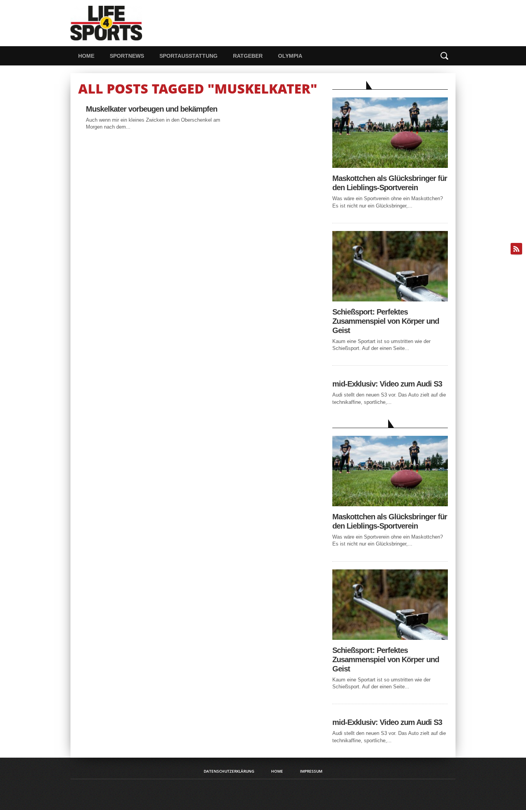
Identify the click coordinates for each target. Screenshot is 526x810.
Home (86, 56)
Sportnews (127, 56)
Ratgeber (248, 56)
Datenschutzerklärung (229, 771)
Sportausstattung (188, 56)
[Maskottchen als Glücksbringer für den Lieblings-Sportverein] (390, 165)
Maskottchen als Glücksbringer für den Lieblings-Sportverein (389, 183)
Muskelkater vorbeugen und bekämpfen (151, 109)
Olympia (290, 56)
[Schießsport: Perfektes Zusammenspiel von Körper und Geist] (390, 299)
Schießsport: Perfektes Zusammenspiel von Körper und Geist (385, 321)
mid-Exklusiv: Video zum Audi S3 (387, 384)
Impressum (311, 771)
